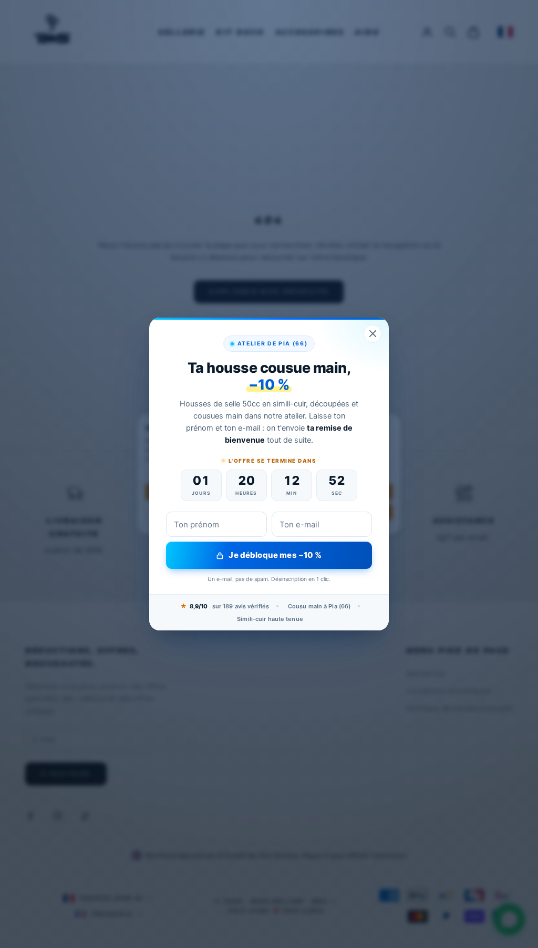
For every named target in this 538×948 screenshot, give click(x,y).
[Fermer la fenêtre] (372, 334)
